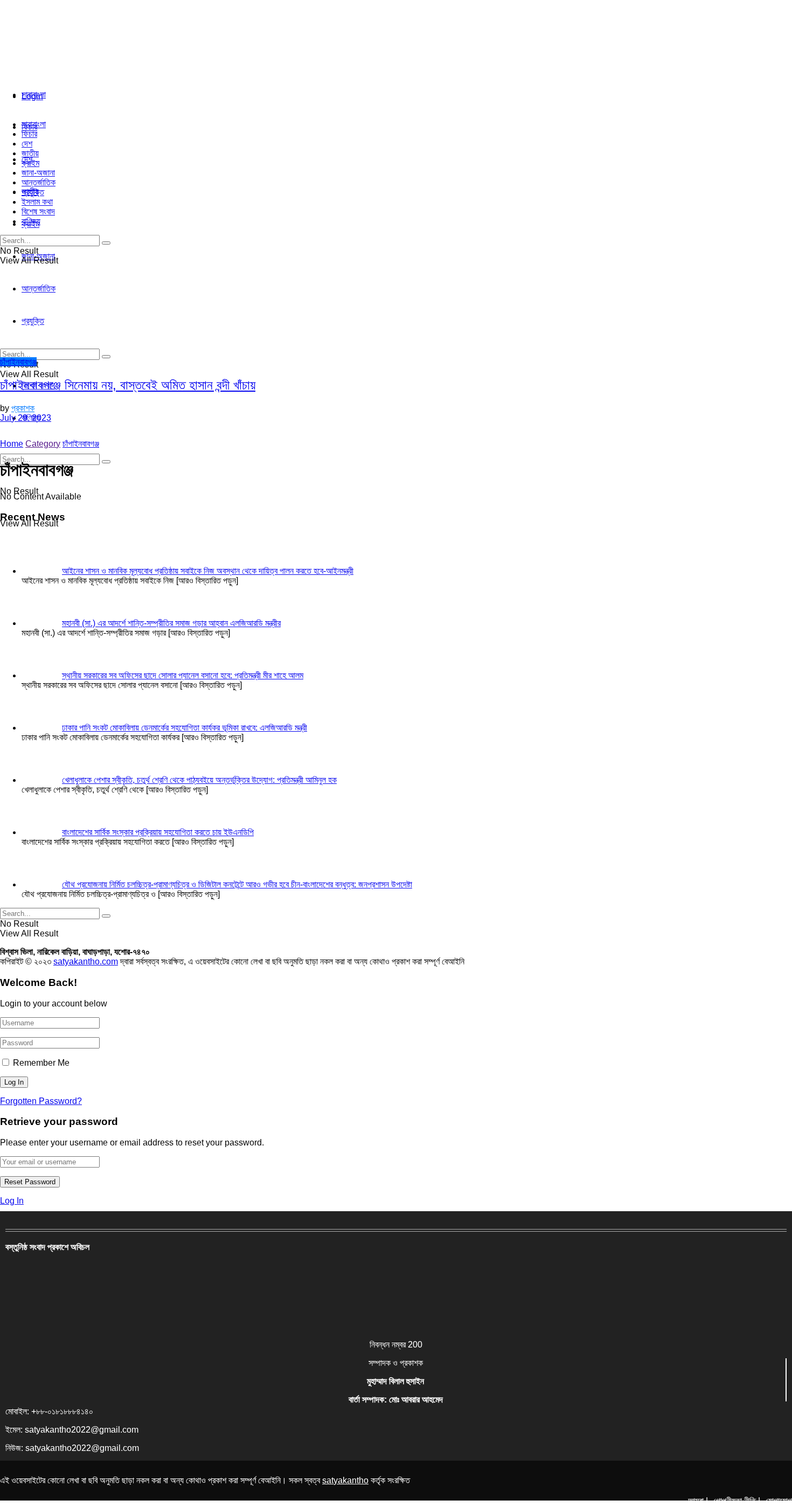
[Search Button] (106, 461)
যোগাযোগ (779, 1500)
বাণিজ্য (31, 221)
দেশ (27, 143)
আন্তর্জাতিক (38, 182)
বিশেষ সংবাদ (38, 211)
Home (11, 443)
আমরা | (698, 1500)
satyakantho (345, 1480)
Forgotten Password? (41, 1101)
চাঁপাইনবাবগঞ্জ (18, 361)
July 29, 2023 (25, 417)
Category (42, 443)
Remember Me (41, 1062)
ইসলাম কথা (37, 201)
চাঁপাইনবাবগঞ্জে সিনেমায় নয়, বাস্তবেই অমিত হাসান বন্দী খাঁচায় (127, 385)
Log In (12, 1200)
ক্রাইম (30, 163)
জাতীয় (30, 153)
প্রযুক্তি (33, 192)
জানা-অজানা (38, 172)
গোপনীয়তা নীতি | (736, 1500)
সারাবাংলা (34, 94)
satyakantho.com (85, 961)
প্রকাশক (22, 408)
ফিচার (29, 133)
